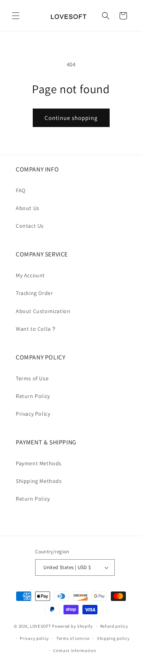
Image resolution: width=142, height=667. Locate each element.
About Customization (43, 311)
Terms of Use (32, 378)
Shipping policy (113, 638)
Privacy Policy (33, 413)
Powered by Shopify (72, 626)
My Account (30, 275)
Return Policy (33, 396)
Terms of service (73, 638)
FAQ (21, 190)
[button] (15, 15)
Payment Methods (39, 463)
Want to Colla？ (36, 328)
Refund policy (114, 626)
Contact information (74, 650)
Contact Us (30, 225)
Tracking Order (34, 293)
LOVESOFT (40, 626)
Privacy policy (34, 638)
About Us (27, 208)
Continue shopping (71, 118)
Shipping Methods (39, 481)
